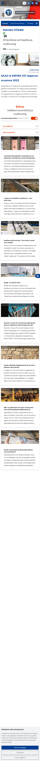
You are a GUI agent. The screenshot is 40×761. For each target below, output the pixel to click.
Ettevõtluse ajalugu (17, 23)
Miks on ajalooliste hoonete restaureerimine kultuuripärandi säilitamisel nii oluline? (19, 410)
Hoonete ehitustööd (14, 118)
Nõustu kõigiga (20, 748)
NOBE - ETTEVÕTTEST (12, 283)
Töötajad (30, 23)
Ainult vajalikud (20, 757)
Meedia (5, 23)
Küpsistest (20, 752)
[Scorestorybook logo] (2, 3)
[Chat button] (28, 3)
